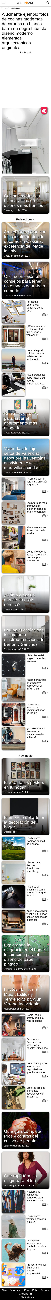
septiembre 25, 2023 (20, 472)
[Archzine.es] (25, 3)
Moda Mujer (10, 1009)
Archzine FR (25, 1294)
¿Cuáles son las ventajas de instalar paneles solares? (35, 733)
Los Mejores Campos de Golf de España (35, 841)
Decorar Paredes (12, 969)
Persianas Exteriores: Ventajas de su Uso (34, 306)
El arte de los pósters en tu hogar (24, 784)
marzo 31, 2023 (18, 609)
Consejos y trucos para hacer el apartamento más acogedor (21, 420)
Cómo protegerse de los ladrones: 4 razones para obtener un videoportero (36, 557)
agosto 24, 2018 (18, 210)
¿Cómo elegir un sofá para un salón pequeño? (36, 481)
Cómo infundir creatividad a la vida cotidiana (35, 1018)
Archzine (45, 1290)
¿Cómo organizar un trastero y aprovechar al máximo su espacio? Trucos (36, 685)
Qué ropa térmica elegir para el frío (20, 1178)
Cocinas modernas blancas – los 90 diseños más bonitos (23, 201)
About (5, 1290)
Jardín (7, 1146)
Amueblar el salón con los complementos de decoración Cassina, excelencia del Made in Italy (25, 241)
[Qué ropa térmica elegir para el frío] (25, 1170)
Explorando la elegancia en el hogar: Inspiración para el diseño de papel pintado (25, 954)
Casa (10, 8)
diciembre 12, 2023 (21, 1146)
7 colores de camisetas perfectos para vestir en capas (35, 1196)
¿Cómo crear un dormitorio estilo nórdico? (19, 600)
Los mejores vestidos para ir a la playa (36, 1219)
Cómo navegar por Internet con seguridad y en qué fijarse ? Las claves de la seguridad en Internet (37, 1072)
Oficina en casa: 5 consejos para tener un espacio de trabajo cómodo (24, 283)
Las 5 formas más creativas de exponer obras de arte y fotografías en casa (36, 509)
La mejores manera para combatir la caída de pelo (36, 1245)
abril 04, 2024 (24, 1009)
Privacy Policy (31, 1290)
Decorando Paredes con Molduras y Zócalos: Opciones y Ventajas (37, 1045)
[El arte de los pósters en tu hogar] (25, 776)
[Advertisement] (25, 79)
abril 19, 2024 (29, 969)
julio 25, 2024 (23, 792)
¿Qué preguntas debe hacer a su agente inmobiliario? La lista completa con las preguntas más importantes (36, 383)
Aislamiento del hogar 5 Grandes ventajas (36, 658)
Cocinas (16, 8)
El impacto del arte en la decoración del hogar (24, 822)
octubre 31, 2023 (25, 1185)
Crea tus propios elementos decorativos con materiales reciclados (35, 1093)
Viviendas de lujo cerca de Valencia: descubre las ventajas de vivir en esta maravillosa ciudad (24, 458)
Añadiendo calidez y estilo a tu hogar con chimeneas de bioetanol (36, 915)
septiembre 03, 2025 (20, 295)
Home (4, 8)
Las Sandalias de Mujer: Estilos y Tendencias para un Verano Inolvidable (23, 996)
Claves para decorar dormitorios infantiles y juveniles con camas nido (33, 870)
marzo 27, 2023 (21, 649)
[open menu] (3, 2)
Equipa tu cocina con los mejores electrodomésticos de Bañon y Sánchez (24, 637)
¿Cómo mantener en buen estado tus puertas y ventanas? (36, 330)
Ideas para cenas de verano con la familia (36, 530)
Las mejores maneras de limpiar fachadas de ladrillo (35, 708)
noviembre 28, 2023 (20, 433)
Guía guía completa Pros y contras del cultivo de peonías (22, 1136)
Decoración (10, 792)
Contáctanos (15, 1290)
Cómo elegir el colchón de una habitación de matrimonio (35, 355)
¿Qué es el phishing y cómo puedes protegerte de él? (36, 891)
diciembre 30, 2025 (20, 256)
